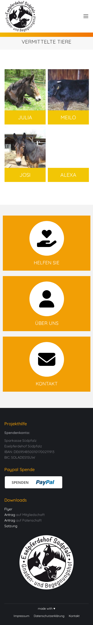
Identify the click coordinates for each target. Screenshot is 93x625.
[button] (8, 617)
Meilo (68, 89)
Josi (25, 147)
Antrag (9, 514)
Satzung (10, 526)
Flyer (8, 509)
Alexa (68, 147)
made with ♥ (46, 608)
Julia (25, 89)
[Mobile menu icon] (86, 16)
